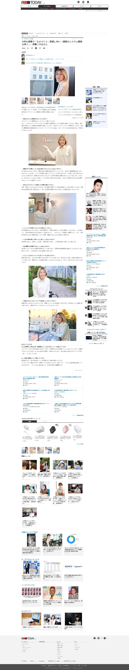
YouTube (101, 638)
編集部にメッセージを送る (78, 117)
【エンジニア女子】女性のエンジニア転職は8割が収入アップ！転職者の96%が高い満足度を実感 (81, 114)
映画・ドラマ (60, 643)
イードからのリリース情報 (75, 665)
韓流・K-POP (60, 645)
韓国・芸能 (59, 647)
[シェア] (32, 48)
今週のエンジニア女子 (66, 106)
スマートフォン (44, 8)
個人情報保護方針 (66, 665)
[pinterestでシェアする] (40, 48)
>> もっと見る (80, 444)
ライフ (99, 6)
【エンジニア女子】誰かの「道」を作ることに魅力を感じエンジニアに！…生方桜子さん (79, 112)
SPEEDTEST (64, 6)
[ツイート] (28, 48)
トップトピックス (28, 585)
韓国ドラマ (60, 33)
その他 (80, 8)
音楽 (58, 649)
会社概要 (59, 665)
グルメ (76, 643)
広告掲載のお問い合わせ (52, 665)
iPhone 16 (31, 33)
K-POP (66, 33)
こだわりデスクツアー (40, 33)
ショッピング (72, 8)
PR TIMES (24, 661)
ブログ (58, 654)
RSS (107, 638)
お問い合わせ (44, 665)
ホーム (29, 6)
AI (47, 33)
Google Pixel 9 (53, 33)
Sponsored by (74, 415)
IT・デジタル (47, 6)
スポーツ (59, 651)
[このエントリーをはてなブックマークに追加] (44, 48)
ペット (76, 645)
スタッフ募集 (84, 665)
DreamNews (41, 661)
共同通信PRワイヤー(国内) (54, 661)
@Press (32, 661)
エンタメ (82, 6)
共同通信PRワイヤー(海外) (69, 661)
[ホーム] (23, 36)
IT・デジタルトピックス (30, 559)
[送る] (36, 48)
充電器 (29, 421)
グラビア (59, 652)
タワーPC (45, 421)
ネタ (52, 8)
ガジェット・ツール (61, 8)
